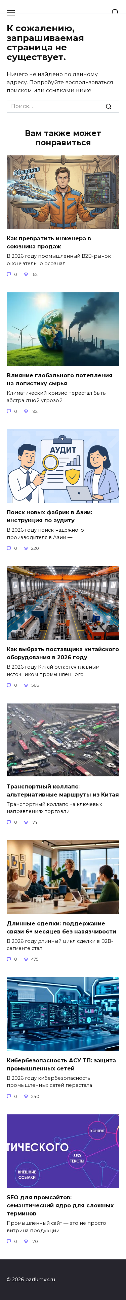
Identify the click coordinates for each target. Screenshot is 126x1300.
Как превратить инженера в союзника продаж (49, 242)
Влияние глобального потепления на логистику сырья (60, 379)
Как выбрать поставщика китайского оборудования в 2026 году (63, 653)
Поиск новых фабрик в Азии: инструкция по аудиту (49, 516)
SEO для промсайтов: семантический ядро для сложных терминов (60, 1205)
